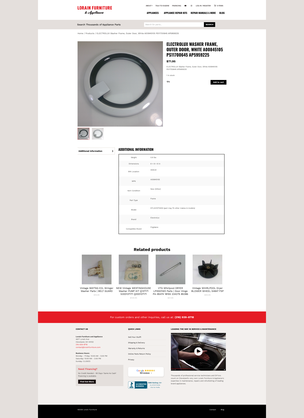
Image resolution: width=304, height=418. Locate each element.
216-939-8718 (81, 344)
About (148, 6)
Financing (176, 6)
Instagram (191, 6)
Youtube (185, 6)
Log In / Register (203, 6)
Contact (212, 410)
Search (209, 24)
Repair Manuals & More (203, 13)
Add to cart (218, 82)
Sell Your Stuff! (134, 337)
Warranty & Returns (136, 348)
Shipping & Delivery (136, 343)
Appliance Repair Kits (175, 13)
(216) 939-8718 (184, 317)
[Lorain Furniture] (95, 10)
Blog (222, 13)
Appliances (153, 13)
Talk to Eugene (162, 6)
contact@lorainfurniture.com (88, 347)
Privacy (131, 360)
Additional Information (90, 151)
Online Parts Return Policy (139, 354)
